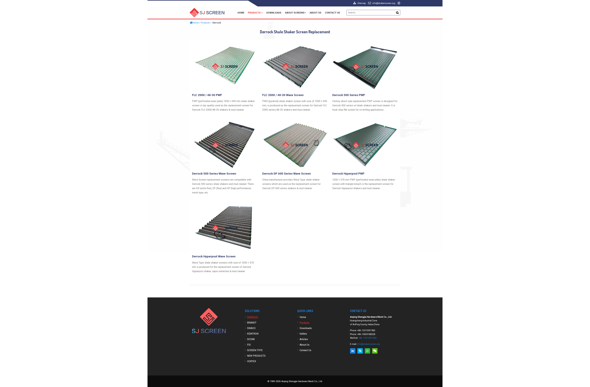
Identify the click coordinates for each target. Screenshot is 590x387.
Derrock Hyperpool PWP (348, 173)
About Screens (294, 12)
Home (241, 12)
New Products (256, 355)
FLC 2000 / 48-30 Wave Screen (283, 95)
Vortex (251, 361)
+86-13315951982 (368, 338)
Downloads (273, 12)
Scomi (251, 339)
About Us (315, 12)
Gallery (303, 333)
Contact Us (332, 12)
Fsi (249, 344)
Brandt (251, 322)
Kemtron (252, 333)
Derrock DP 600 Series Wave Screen (286, 173)
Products (254, 12)
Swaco (251, 328)
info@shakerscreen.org (383, 3)
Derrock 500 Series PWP (348, 95)
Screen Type (255, 350)
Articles (304, 339)
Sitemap (362, 3)
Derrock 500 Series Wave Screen (214, 173)
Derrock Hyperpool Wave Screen (214, 256)
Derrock (252, 317)
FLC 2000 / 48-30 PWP (207, 95)
